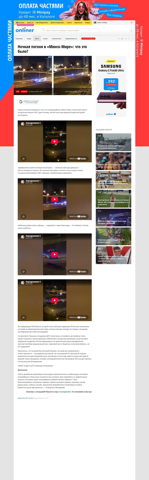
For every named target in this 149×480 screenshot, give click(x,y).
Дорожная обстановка (25, 398)
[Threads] (132, 38)
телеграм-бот (65, 392)
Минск (41, 398)
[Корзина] (131, 30)
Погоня (46, 398)
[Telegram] (118, 38)
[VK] (126, 38)
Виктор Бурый (74, 91)
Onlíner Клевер (102, 22)
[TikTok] (129, 38)
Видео (36, 398)
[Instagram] (122, 38)
